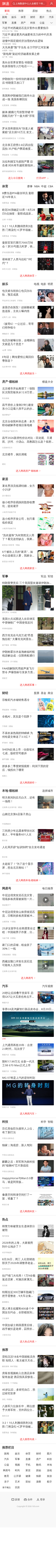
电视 (36, 284)
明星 (50, 284)
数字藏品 (7, 1487)
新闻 (4, 17)
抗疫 (17, 1487)
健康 (28, 1476)
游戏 (49, 1470)
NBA (37, 186)
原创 (35, 10)
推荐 (21, 10)
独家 (38, 1476)
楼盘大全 (47, 381)
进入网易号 (27, 978)
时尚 (17, 1470)
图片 (42, 17)
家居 (5, 479)
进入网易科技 (27, 1211)
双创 (28, 1481)
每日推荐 (47, 888)
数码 (38, 1464)
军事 (4, 22)
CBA (50, 186)
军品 (43, 576)
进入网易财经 (27, 782)
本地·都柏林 (10, 791)
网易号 (6, 888)
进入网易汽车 (27, 1113)
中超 (44, 186)
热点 (49, 10)
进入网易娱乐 (27, 373)
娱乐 (13, 17)
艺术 (17, 1481)
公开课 (17, 1476)
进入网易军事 (27, 684)
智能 (50, 1121)
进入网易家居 (27, 568)
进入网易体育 (27, 275)
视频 (17, 1464)
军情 (50, 576)
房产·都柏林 (10, 381)
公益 (42, 22)
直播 (13, 22)
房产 (23, 22)
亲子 (6, 1481)
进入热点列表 (27, 1341)
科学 (43, 1121)
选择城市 (47, 790)
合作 (30, 1499)
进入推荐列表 (27, 1439)
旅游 (49, 1476)
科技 (32, 22)
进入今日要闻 (15, 178)
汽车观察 (47, 986)
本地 (49, 1464)
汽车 (51, 17)
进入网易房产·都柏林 (27, 470)
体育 (23, 17)
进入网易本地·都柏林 (27, 880)
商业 (50, 693)
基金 (43, 693)
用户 (51, 3)
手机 (28, 1464)
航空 (49, 1481)
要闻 (7, 10)
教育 (6, 1476)
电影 (43, 284)
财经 (32, 17)
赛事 (30, 186)
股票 (36, 693)
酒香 (38, 1481)
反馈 (17, 1499)
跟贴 (38, 1470)
